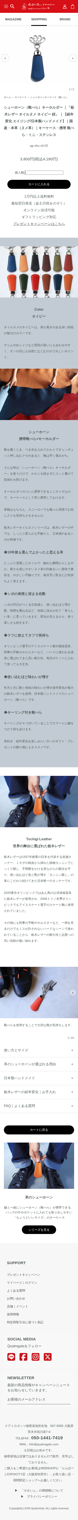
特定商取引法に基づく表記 (25, 1322)
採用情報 (13, 1314)
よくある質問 (16, 1290)
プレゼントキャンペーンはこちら (39, 224)
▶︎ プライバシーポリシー (39, 1496)
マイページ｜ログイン (22, 1282)
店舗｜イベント (17, 1306)
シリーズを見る (39, 1229)
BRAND (65, 19)
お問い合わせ (16, 1298)
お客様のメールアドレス (26, 1399)
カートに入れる (39, 184)
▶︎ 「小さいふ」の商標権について (39, 1490)
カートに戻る (39, 1129)
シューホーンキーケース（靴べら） (49, 97)
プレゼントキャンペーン (23, 1274)
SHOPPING (39, 19)
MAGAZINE (13, 19)
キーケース (21, 97)
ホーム (7, 97)
